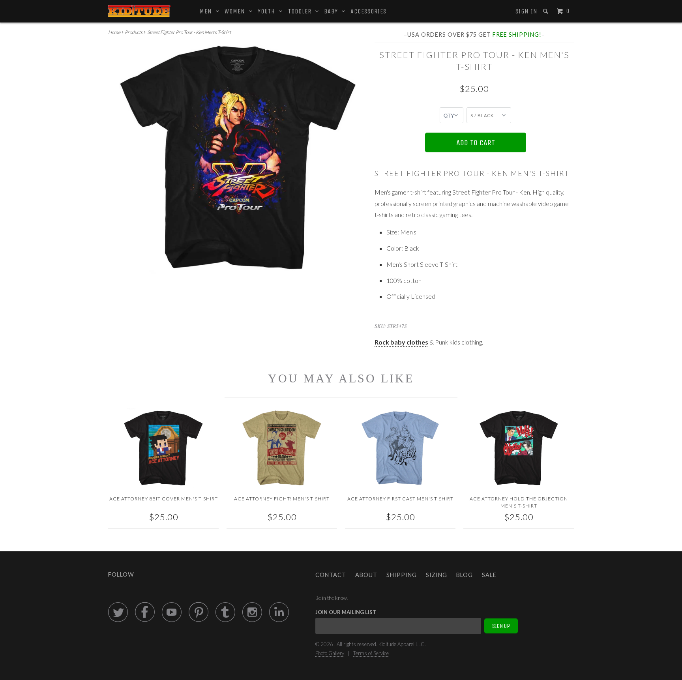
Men (208, 11)
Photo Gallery (329, 653)
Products (133, 32)
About (366, 574)
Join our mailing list (345, 612)
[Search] (546, 11)
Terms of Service (371, 653)
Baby (333, 11)
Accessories (368, 11)
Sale (489, 574)
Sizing (436, 574)
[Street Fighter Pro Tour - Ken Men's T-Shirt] (237, 161)
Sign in (526, 11)
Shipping (401, 574)
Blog (464, 574)
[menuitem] (526, 11)
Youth (268, 11)
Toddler (301, 11)
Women (237, 11)
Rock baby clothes (401, 342)
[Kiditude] (139, 11)
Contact (330, 574)
